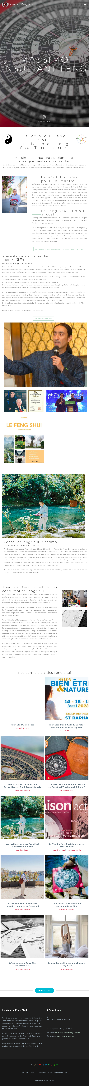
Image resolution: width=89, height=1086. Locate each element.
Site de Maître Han (43, 318)
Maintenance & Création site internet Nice (53, 1072)
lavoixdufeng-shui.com (65, 1036)
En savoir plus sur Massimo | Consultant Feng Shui (59, 249)
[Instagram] (34, 1064)
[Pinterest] (37, 1064)
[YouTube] (40, 1064)
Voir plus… (44, 990)
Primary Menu (85, 4)
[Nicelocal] (54, 1064)
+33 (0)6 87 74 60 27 (66, 1029)
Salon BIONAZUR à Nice (22, 725)
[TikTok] (51, 1064)
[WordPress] (46, 1064)
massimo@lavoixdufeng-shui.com (67, 1032)
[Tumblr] (43, 1064)
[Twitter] (32, 1064)
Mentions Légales (28, 1072)
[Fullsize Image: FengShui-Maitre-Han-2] (66, 401)
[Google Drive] (49, 1064)
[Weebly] (57, 1064)
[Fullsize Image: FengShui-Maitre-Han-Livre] (24, 439)
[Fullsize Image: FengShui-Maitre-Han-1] (24, 401)
